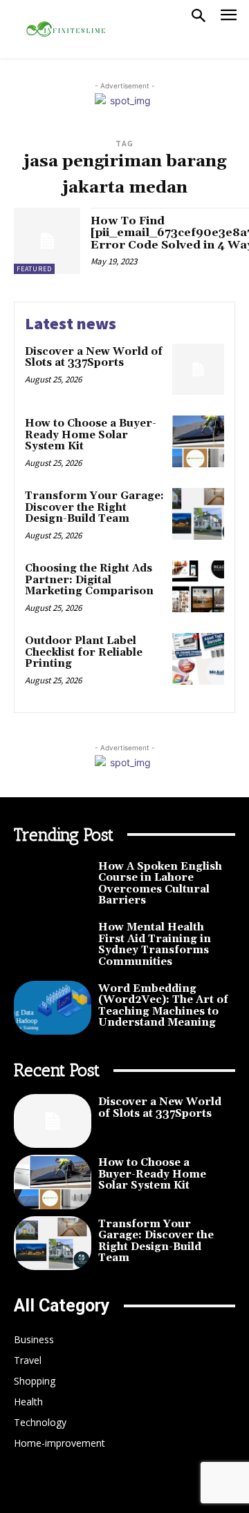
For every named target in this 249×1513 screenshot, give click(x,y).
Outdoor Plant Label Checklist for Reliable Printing (83, 652)
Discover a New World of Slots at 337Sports (94, 357)
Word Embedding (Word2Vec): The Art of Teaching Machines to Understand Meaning (163, 1006)
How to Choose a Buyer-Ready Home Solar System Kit (90, 435)
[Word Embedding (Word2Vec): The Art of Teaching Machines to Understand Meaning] (52, 1008)
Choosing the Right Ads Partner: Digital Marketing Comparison (89, 580)
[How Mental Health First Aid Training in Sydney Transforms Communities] (52, 946)
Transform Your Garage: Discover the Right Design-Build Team (94, 507)
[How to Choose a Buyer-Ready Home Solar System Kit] (198, 441)
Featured (34, 268)
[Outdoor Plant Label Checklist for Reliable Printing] (198, 659)
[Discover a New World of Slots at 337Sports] (198, 370)
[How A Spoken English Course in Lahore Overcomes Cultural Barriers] (52, 885)
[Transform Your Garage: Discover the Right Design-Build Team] (198, 514)
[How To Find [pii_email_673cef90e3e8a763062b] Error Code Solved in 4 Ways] (47, 241)
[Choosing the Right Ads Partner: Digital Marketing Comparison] (198, 586)
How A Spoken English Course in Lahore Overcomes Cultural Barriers (160, 884)
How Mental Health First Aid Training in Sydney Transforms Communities (154, 944)
